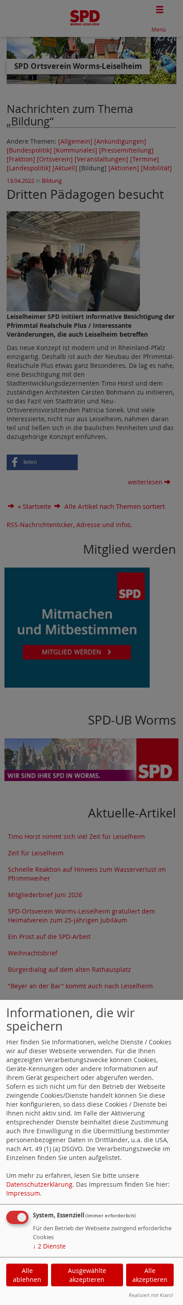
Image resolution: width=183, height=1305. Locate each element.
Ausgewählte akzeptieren (87, 1275)
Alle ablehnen (27, 1275)
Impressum (23, 1193)
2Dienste (49, 1246)
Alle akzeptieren (149, 1275)
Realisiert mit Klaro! (151, 1295)
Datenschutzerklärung (39, 1184)
